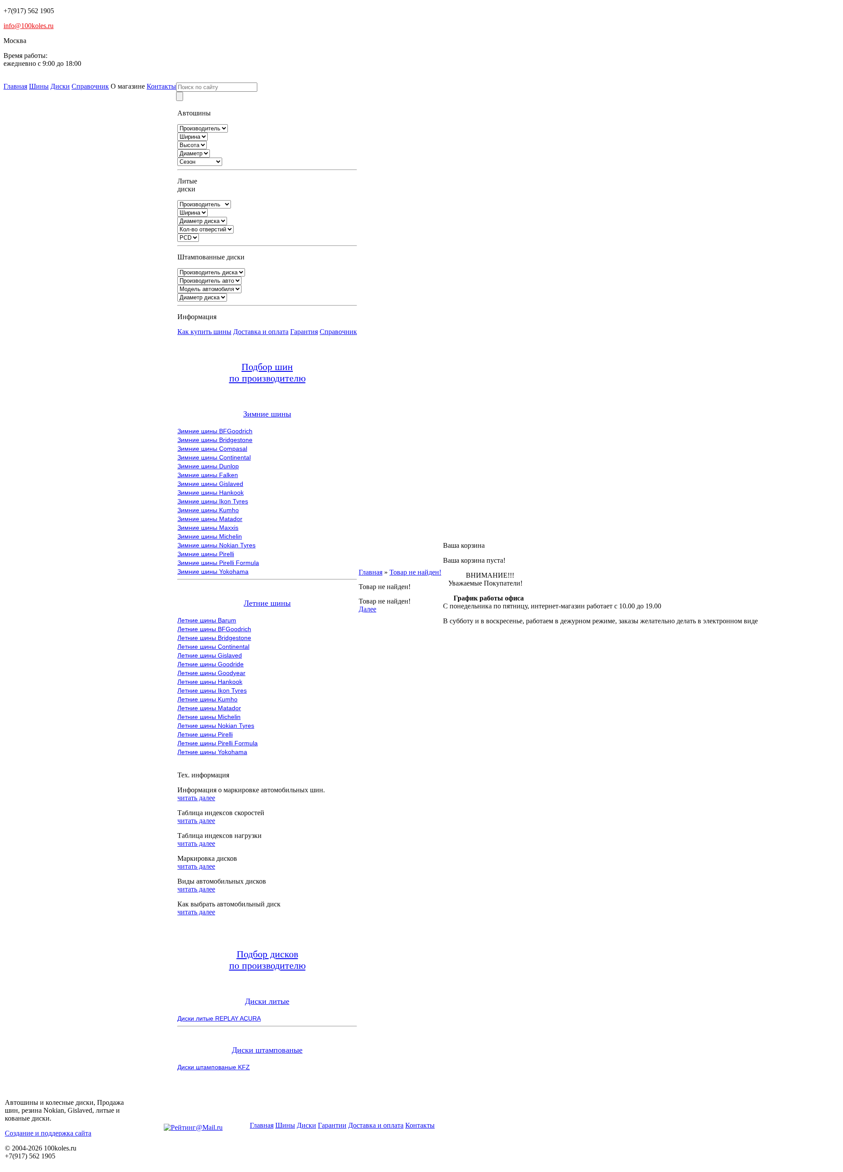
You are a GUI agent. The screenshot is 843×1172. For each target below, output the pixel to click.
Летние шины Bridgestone (214, 637)
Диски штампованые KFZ (213, 1067)
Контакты (161, 86)
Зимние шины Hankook (210, 492)
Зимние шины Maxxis (207, 527)
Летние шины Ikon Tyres (212, 690)
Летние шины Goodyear (211, 672)
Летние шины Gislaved (209, 655)
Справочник (90, 86)
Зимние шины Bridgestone (214, 439)
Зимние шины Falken (207, 474)
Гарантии (332, 1125)
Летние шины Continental (213, 646)
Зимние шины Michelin (209, 536)
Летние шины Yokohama (212, 751)
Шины (39, 86)
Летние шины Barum (206, 620)
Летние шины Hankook (209, 681)
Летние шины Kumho (207, 699)
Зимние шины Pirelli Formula (218, 562)
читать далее (196, 798)
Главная (15, 86)
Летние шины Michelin (209, 716)
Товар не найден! (415, 572)
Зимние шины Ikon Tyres (212, 501)
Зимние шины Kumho (208, 510)
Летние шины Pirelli (205, 734)
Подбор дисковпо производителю (267, 960)
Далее (367, 609)
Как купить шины (204, 331)
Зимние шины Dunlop (208, 466)
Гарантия (304, 331)
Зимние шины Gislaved (210, 483)
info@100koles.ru (29, 25)
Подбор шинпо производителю (267, 372)
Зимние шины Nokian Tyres (216, 545)
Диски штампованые (267, 1050)
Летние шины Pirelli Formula (217, 743)
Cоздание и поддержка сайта (48, 1133)
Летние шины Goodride (210, 664)
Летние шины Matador (209, 708)
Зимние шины (267, 414)
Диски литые (267, 1001)
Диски (60, 86)
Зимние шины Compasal (212, 448)
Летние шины (267, 603)
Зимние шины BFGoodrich (214, 431)
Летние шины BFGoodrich (214, 629)
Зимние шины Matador (209, 518)
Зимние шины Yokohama (213, 571)
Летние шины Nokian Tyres (215, 725)
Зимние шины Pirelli (205, 553)
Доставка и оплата (260, 331)
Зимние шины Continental (214, 457)
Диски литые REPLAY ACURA (219, 1018)
